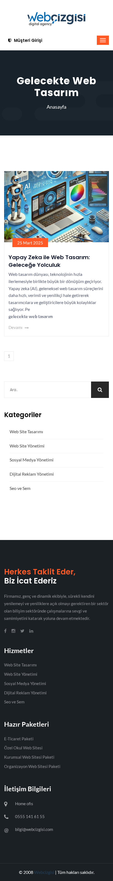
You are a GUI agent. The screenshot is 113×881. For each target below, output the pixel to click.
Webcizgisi (44, 872)
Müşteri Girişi (27, 40)
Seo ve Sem (20, 488)
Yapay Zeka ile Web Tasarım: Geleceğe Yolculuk (49, 261)
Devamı (16, 327)
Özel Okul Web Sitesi (23, 747)
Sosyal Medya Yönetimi (31, 459)
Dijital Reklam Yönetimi (32, 473)
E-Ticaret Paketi (18, 738)
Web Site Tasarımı (26, 431)
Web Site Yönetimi (27, 445)
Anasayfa (56, 107)
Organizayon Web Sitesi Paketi (32, 766)
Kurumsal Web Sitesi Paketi (29, 757)
